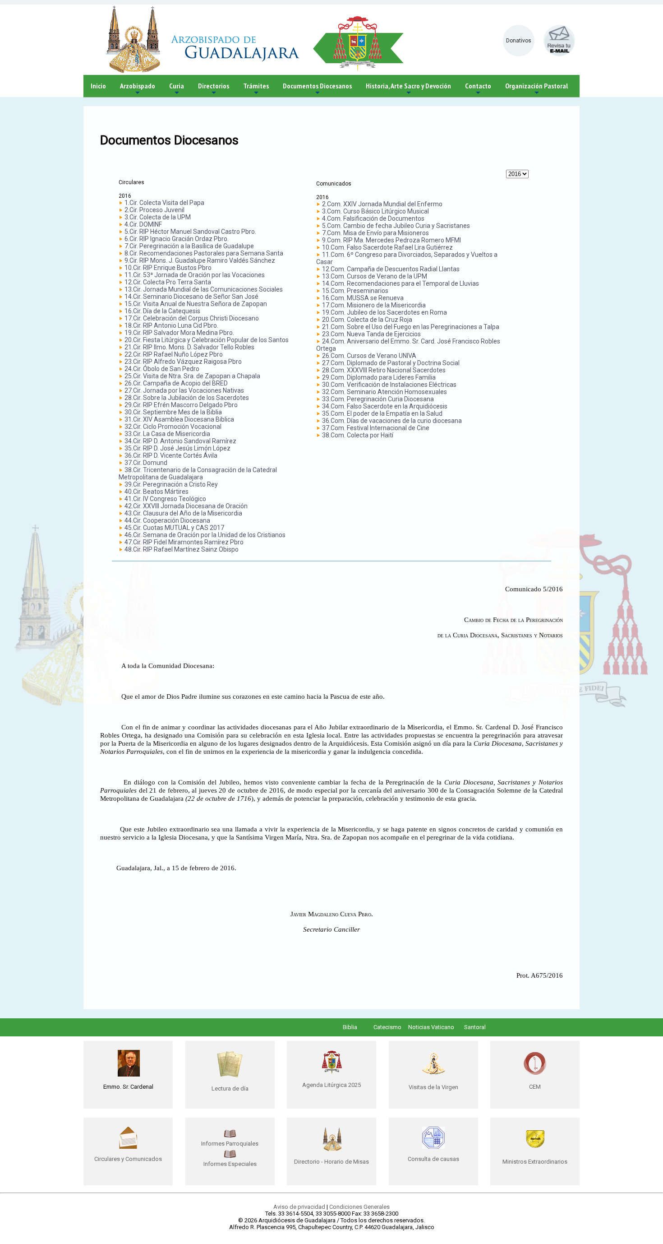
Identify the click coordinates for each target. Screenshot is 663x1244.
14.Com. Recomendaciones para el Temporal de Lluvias (400, 283)
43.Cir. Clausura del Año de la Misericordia (183, 513)
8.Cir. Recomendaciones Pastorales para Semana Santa (203, 253)
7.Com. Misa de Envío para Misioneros (375, 233)
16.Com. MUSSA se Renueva (363, 298)
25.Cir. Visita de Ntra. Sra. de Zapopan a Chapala (192, 376)
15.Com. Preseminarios (355, 290)
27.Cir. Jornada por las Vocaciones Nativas (184, 390)
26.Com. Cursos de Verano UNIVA (369, 355)
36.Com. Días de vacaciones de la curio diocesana (392, 420)
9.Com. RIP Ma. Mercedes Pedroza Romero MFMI (391, 240)
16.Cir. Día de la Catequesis (162, 311)
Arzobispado (137, 89)
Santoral (475, 1027)
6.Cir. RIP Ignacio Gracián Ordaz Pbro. (176, 238)
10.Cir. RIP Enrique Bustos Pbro (168, 267)
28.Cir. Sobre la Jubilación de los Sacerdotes (186, 397)
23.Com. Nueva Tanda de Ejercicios (371, 334)
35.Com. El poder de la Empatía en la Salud (382, 413)
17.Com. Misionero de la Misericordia (374, 305)
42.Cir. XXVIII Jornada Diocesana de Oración (186, 506)
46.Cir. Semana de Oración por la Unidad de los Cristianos (204, 534)
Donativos (518, 40)
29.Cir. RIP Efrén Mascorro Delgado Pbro (181, 404)
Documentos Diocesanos (317, 89)
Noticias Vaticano (431, 1027)
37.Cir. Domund (145, 462)
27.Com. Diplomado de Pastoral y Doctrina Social (391, 363)
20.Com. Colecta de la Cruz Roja (367, 319)
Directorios (213, 89)
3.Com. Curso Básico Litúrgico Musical (375, 211)
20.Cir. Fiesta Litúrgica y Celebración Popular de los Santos (206, 339)
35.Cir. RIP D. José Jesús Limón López (177, 448)
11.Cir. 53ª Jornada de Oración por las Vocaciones (194, 275)
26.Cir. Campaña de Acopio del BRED (176, 383)
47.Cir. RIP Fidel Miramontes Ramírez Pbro (184, 542)
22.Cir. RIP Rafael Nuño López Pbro (173, 354)
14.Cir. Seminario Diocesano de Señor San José (191, 296)
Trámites (256, 89)
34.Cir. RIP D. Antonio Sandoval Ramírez (180, 441)
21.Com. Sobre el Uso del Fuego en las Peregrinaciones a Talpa (410, 326)
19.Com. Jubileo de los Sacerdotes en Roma (384, 312)
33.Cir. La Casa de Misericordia (167, 433)
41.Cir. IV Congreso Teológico (165, 498)
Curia (176, 89)
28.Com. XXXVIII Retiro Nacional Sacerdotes (384, 370)
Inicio (98, 85)
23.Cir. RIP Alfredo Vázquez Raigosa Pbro (183, 361)
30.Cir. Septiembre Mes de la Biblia (173, 412)
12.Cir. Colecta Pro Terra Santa (167, 282)
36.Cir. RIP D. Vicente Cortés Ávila (170, 455)
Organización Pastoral (536, 89)
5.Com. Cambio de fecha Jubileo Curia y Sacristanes (396, 225)
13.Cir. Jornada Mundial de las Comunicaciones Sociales (203, 289)
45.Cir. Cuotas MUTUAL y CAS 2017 (174, 527)
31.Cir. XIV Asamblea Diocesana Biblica (179, 419)
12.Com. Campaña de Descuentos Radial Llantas (391, 269)
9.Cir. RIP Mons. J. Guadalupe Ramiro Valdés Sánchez (199, 260)
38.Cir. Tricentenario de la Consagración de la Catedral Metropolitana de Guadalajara (198, 473)
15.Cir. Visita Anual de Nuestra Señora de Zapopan (195, 303)
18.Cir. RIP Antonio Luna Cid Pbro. (171, 325)
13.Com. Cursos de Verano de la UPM (374, 276)
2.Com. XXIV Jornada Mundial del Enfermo (382, 204)
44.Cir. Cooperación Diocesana (167, 520)
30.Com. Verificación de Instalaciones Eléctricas (389, 384)
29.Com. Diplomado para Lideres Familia (379, 377)
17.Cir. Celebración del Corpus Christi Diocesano (191, 318)
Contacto (478, 89)
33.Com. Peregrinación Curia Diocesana (378, 399)
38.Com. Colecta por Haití (357, 435)
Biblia (350, 1027)
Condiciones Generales (359, 1206)
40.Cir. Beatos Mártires (156, 491)
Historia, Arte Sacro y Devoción (408, 89)
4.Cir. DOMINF (143, 224)
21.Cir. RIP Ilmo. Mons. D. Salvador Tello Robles (189, 347)
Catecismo (387, 1027)
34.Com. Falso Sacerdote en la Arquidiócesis (384, 406)
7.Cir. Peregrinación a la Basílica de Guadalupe (189, 246)
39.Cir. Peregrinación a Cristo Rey (171, 484)
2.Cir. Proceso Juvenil (154, 210)
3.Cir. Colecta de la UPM (157, 217)
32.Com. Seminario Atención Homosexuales (384, 391)
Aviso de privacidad (299, 1206)
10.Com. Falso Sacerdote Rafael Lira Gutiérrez (387, 247)
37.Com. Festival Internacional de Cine (375, 428)
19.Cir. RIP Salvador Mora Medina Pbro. (179, 332)
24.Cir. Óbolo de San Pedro (161, 368)
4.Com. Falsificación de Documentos (373, 218)
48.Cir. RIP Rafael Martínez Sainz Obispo (181, 549)
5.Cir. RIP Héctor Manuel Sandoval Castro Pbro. (190, 231)
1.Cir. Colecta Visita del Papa (164, 202)
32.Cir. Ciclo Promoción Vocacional (172, 426)
